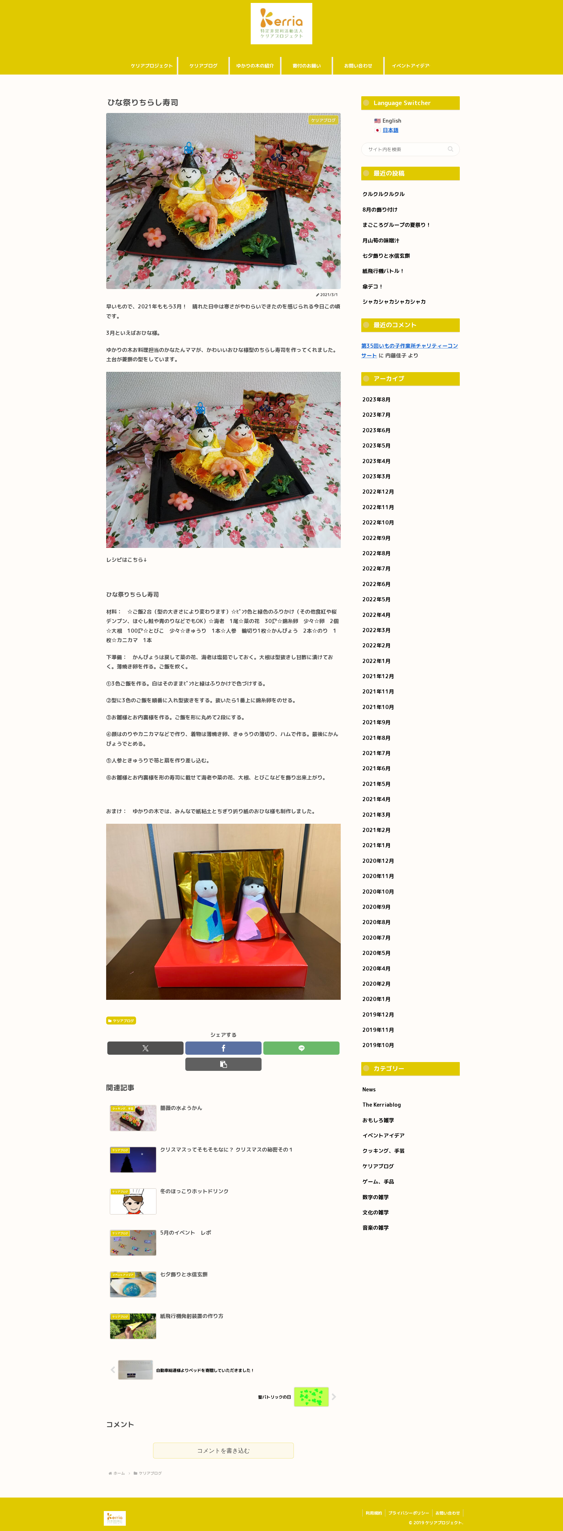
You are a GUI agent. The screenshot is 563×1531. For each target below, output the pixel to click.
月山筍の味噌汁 (380, 240)
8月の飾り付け (380, 209)
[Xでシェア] (145, 1048)
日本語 (390, 130)
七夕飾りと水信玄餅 (386, 255)
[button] (223, 1064)
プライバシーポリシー (408, 1513)
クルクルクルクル (383, 194)
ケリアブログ (123, 1020)
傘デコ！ (373, 286)
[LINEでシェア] (301, 1048)
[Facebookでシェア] (223, 1048)
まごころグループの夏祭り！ (396, 225)
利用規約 (374, 1513)
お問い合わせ (447, 1513)
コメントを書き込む (223, 1450)
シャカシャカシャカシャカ (394, 301)
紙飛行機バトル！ (383, 271)
